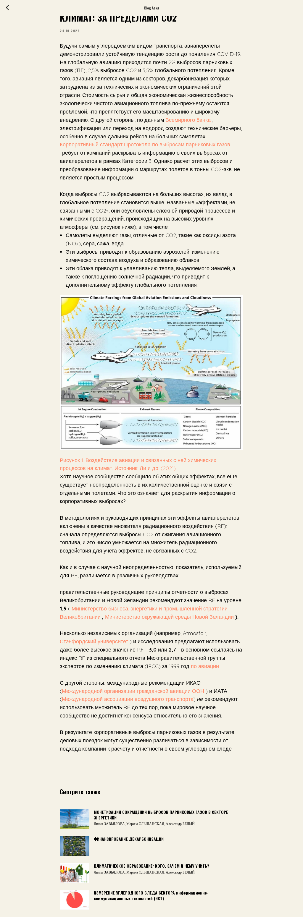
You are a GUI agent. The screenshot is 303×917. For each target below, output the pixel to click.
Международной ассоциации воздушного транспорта (128, 699)
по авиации (205, 666)
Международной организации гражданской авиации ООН (133, 691)
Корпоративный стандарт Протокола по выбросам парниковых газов (145, 144)
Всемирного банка (187, 119)
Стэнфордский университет (94, 641)
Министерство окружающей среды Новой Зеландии (170, 616)
